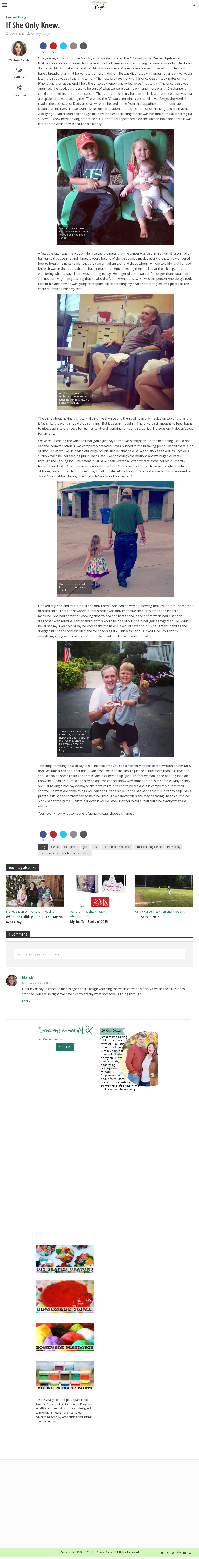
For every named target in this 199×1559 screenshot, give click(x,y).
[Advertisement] (129, 1211)
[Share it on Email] (73, 48)
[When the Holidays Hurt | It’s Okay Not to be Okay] (35, 891)
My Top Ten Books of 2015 (89, 921)
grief (85, 847)
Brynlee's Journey (17, 911)
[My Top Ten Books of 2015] (99, 891)
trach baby (173, 847)
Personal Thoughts (18, 17)
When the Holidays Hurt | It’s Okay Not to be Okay (35, 919)
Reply (26, 1001)
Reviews (102, 911)
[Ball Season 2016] (164, 891)
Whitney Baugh (40, 34)
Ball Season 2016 (147, 916)
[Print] (83, 48)
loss (95, 847)
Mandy (28, 977)
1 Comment (18, 76)
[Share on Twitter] (63, 48)
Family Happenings (146, 911)
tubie (86, 853)
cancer (55, 847)
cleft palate (71, 847)
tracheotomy (70, 853)
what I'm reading (80, 916)
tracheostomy (49, 853)
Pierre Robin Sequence (117, 847)
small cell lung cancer (149, 847)
